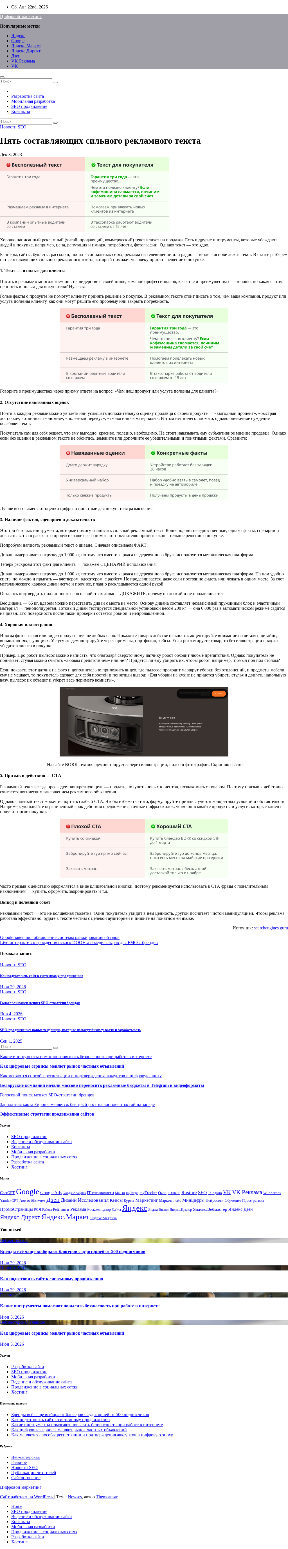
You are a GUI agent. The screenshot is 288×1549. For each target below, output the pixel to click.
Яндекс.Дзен (240, 1209)
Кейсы (116, 1200)
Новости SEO (13, 126)
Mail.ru (120, 1193)
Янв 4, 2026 (11, 1013)
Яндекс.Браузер (181, 1210)
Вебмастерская (14, 1240)
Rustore (189, 1192)
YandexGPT (9, 1201)
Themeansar (107, 1496)
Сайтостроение (25, 1477)
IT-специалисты (100, 1192)
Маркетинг (146, 1200)
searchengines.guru (271, 927)
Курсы (129, 1201)
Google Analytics (74, 1193)
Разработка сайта (27, 96)
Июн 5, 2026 (12, 1317)
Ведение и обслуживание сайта (41, 1141)
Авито (24, 1200)
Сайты (116, 1210)
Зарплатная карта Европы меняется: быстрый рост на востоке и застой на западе (77, 1104)
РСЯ (37, 1210)
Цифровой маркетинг (21, 16)
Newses (75, 1496)
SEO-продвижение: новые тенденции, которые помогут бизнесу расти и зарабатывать (70, 1030)
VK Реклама (23, 61)
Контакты (20, 111)
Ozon (162, 1193)
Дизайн (69, 1200)
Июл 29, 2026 (13, 986)
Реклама (78, 1209)
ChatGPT (7, 1193)
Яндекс (18, 35)
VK (14, 66)
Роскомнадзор (99, 1209)
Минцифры (193, 1200)
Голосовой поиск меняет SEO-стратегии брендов (40, 1003)
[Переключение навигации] (2, 77)
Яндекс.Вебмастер (210, 1209)
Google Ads (51, 1192)
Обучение (233, 1200)
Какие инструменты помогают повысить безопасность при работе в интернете (76, 1056)
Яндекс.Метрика (103, 1218)
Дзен (16, 56)
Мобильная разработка (33, 101)
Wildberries (272, 1193)
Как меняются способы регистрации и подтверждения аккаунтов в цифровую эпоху (81, 1075)
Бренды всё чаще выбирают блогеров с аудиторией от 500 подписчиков (72, 1251)
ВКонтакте (38, 1200)
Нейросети (215, 1200)
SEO (202, 1192)
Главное (7, 1294)
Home (16, 1506)
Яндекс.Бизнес (158, 1210)
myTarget (132, 1193)
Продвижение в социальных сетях (44, 1156)
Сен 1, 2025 (11, 1041)
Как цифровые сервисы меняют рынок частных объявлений (62, 1066)
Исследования (93, 1200)
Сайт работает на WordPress (27, 1496)
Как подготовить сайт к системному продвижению (41, 976)
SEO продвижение (29, 106)
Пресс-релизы (253, 1201)
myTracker (148, 1192)
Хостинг (19, 1167)
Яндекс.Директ (25, 50)
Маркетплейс (170, 1200)
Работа (47, 1210)
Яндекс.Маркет (26, 45)
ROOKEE (174, 1193)
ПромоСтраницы (16, 1209)
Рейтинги (61, 1209)
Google (17, 40)
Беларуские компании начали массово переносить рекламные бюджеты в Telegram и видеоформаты (102, 1085)
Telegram (215, 1193)
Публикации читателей (33, 1472)
